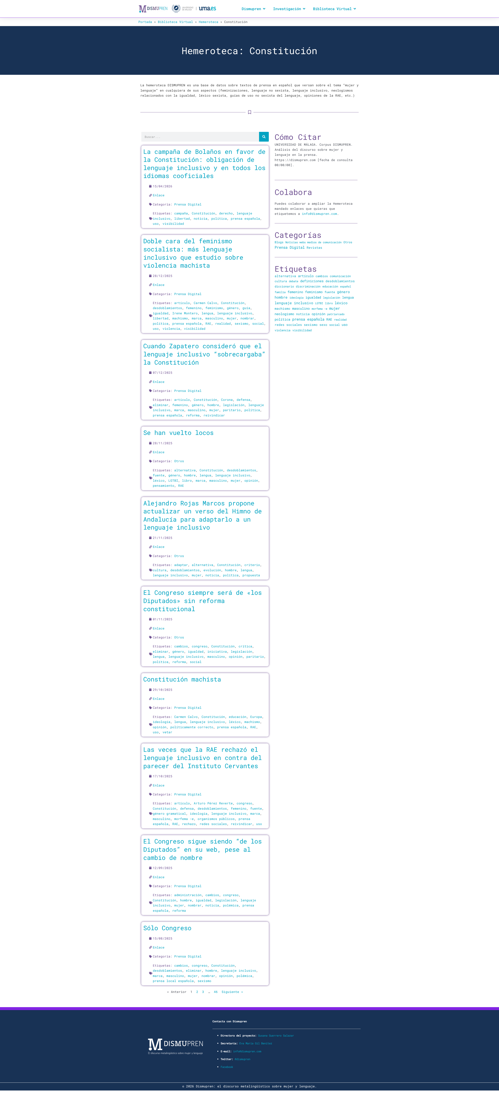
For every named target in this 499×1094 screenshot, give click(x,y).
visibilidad (173, 223)
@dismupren (242, 1059)
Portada (145, 22)
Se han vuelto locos (178, 432)
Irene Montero (185, 313)
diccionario (284, 286)
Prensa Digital (188, 204)
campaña (181, 213)
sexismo (241, 323)
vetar (167, 732)
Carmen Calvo (205, 303)
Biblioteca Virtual (332, 8)
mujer (232, 318)
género (233, 308)
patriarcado (335, 314)
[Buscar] (264, 137)
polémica (231, 905)
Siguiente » (232, 992)
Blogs (279, 242)
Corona (227, 400)
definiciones (312, 281)
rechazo (189, 824)
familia (280, 292)
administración (188, 895)
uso (156, 223)
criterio (252, 565)
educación (237, 717)
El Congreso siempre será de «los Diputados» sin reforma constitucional (202, 600)
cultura (159, 570)
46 (216, 992)
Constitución (203, 213)
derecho (226, 213)
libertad (182, 218)
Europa (256, 717)
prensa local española (173, 981)
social (258, 323)
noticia (200, 218)
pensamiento (163, 485)
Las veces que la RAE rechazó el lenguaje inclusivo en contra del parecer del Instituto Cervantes (202, 757)
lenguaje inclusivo (234, 313)
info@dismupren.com (319, 214)
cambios (181, 646)
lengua (207, 313)
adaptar (181, 565)
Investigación (287, 8)
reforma (193, 415)
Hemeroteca (208, 22)
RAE (208, 323)
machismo (180, 318)
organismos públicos (216, 819)
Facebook (227, 1067)
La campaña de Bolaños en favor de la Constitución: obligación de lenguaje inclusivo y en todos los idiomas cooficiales (204, 163)
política (219, 218)
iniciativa (217, 651)
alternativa (185, 470)
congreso (199, 646)
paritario (232, 410)
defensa (243, 400)
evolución (212, 570)
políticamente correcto (191, 727)
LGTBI (173, 480)
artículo (182, 303)
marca (197, 318)
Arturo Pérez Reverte (213, 803)
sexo (323, 325)
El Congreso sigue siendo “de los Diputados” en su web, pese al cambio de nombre (202, 849)
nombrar (247, 318)
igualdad (160, 313)
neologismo (284, 314)
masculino (214, 318)
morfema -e (184, 819)
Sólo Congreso (167, 928)
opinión (251, 480)
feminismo (214, 308)
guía (246, 308)
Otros (179, 461)
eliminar (160, 405)
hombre (213, 405)
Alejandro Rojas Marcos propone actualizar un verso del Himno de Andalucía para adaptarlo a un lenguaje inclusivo (202, 515)
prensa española (245, 218)
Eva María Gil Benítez (255, 1043)
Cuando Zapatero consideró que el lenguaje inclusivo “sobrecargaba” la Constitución (204, 354)
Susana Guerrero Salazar (276, 1035)
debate (293, 281)
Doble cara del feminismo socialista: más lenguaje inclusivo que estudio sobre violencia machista (193, 253)
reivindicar (214, 415)
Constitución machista (182, 679)
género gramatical (169, 813)
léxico (159, 480)
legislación (233, 405)
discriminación (308, 286)
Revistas (314, 247)
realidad (223, 323)
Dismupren (251, 8)
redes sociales (213, 824)
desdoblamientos (167, 308)
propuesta (251, 575)
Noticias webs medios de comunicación (313, 242)
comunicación (340, 276)
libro (187, 480)
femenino (194, 308)
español (345, 286)
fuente (159, 475)
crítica (245, 646)
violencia (171, 328)
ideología (161, 722)
